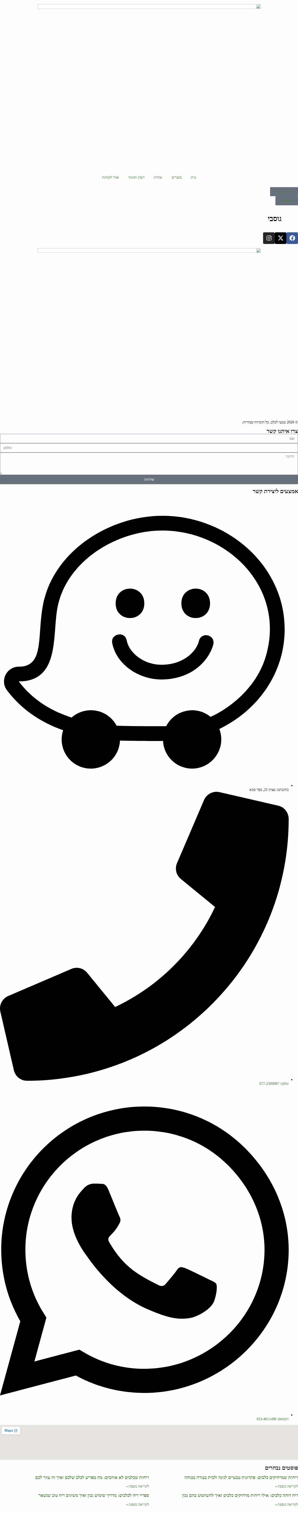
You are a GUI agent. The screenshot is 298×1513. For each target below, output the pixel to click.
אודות (158, 177)
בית (193, 177)
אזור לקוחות (110, 177)
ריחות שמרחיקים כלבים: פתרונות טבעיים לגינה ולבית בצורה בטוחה (241, 1477)
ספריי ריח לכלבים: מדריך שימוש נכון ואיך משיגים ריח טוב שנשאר (93, 1495)
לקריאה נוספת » (286, 1486)
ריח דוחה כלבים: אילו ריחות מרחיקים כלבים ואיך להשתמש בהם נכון (240, 1495)
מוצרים (177, 177)
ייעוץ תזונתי (136, 177)
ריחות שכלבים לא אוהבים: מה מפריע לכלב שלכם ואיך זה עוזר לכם (92, 1477)
